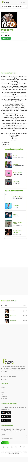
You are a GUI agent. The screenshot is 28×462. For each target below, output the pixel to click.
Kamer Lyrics (23, 452)
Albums (3, 390)
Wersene (12, 311)
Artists (2, 392)
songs (15, 301)
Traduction (4, 396)
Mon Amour (13, 320)
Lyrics (2, 394)
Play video (7, 38)
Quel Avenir (13, 316)
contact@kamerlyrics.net (9, 376)
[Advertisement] (14, 56)
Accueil (3, 387)
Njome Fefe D (4, 32)
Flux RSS (5, 399)
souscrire (6, 443)
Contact (5, 379)
